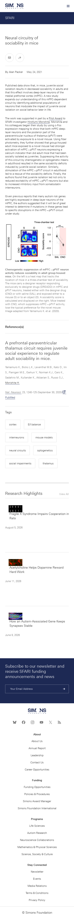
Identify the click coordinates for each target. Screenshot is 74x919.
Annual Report (37, 748)
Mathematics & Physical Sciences (37, 847)
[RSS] (59, 722)
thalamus (48, 463)
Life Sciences (37, 825)
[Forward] (19, 57)
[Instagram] (32, 722)
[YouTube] (41, 722)
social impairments (20, 463)
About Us (37, 741)
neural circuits (17, 450)
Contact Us (37, 762)
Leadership (37, 755)
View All (64, 494)
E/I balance (34, 424)
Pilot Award (55, 118)
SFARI (9, 18)
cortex (13, 424)
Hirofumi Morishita (39, 121)
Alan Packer (16, 72)
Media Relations (37, 885)
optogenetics (45, 450)
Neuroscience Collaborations (37, 840)
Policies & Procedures (37, 794)
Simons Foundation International (37, 808)
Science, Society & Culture (37, 854)
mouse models (44, 437)
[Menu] (68, 6)
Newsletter (37, 871)
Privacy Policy (37, 900)
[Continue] (64, 689)
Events (37, 878)
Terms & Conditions (37, 893)
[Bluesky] (14, 722)
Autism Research (37, 833)
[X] (50, 722)
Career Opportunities (37, 769)
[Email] (9, 57)
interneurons (16, 437)
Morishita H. (12, 382)
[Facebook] (23, 722)
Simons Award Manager (37, 801)
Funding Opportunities (37, 787)
